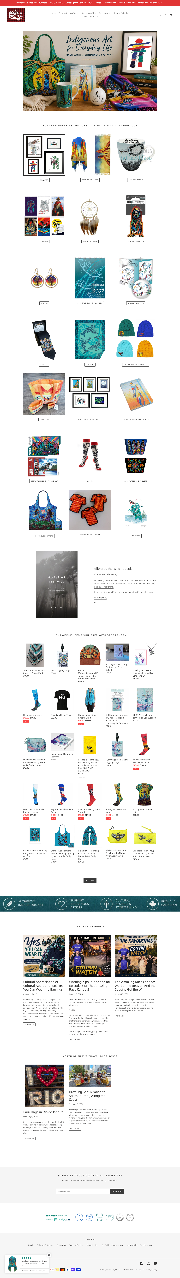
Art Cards (135, 536)
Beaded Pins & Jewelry (90, 534)
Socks (90, 481)
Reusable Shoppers (44, 536)
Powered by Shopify (150, 1270)
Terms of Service (76, 1245)
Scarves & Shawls (90, 180)
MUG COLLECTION (136, 180)
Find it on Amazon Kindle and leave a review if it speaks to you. (124, 592)
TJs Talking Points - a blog (112, 1245)
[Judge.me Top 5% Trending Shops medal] (130, 1217)
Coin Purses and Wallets (135, 481)
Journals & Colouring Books (136, 419)
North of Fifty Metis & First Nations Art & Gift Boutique (124, 1270)
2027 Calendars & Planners (90, 303)
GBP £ (28, 1263)
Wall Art (44, 180)
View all (90, 880)
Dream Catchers (90, 241)
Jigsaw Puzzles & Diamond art (44, 481)
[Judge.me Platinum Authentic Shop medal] (99, 1217)
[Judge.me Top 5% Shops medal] (120, 1217)
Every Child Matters (136, 241)
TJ (95, 603)
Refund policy (92, 1245)
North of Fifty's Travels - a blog (139, 1245)
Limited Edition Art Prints (90, 419)
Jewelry (44, 303)
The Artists (61, 1245)
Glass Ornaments (136, 303)
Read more (29, 1024)
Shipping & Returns (45, 1245)
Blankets (90, 365)
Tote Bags (44, 419)
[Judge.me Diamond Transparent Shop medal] (79, 1217)
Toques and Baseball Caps (136, 365)
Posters (44, 241)
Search (30, 1245)
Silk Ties (44, 365)
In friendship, (100, 597)
